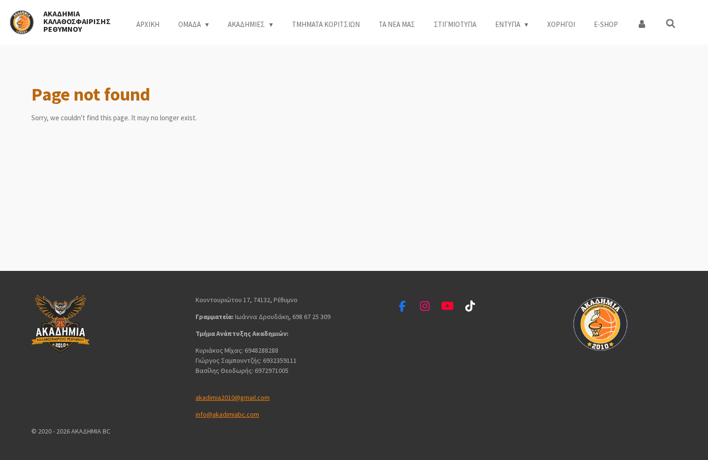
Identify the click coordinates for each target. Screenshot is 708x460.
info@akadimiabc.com (227, 414)
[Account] (642, 25)
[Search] (671, 24)
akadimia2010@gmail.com (233, 397)
